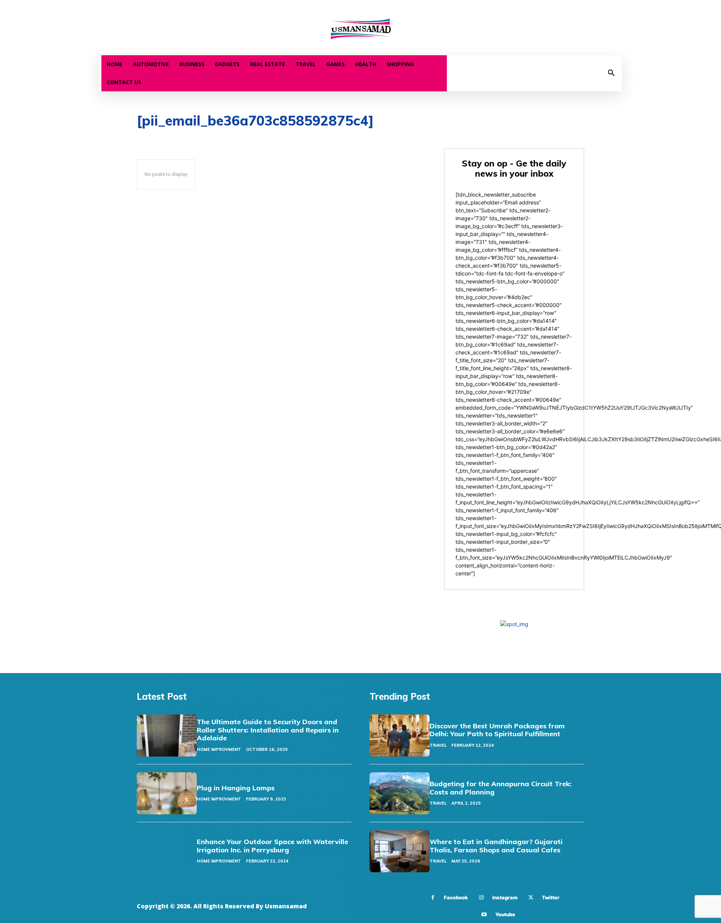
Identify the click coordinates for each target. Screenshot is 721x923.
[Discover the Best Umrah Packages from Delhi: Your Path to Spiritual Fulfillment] (400, 735)
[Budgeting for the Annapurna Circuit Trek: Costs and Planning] (400, 793)
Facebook (456, 897)
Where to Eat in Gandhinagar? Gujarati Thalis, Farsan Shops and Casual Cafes (496, 845)
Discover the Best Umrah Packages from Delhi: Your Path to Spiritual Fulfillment (497, 730)
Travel (438, 745)
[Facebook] (432, 897)
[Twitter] (530, 897)
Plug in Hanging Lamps (236, 788)
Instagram (504, 897)
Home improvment (219, 749)
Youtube (505, 914)
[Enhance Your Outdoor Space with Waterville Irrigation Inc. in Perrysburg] (167, 851)
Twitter (551, 897)
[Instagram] (481, 897)
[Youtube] (484, 914)
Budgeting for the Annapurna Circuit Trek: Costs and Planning (501, 787)
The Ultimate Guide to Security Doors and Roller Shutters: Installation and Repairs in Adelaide (268, 729)
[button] (611, 73)
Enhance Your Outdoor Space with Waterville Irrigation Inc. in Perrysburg (272, 845)
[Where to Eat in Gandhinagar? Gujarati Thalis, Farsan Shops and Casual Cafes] (400, 851)
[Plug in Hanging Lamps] (167, 793)
